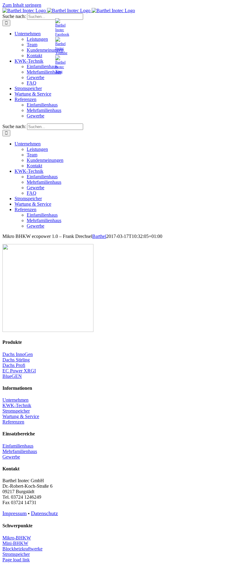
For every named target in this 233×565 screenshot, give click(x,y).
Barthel (99, 236)
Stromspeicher (16, 410)
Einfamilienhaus (17, 445)
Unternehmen (15, 400)
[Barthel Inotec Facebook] (62, 34)
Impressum (14, 513)
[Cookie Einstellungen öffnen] (13, 557)
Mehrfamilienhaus (19, 451)
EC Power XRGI (19, 370)
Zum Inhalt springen (21, 5)
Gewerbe (11, 456)
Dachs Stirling (16, 359)
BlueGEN (12, 376)
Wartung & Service (20, 416)
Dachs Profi (13, 365)
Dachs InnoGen (17, 354)
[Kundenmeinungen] (60, 71)
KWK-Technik (16, 405)
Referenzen (13, 421)
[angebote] (61, 53)
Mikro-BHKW (16, 537)
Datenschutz (44, 513)
